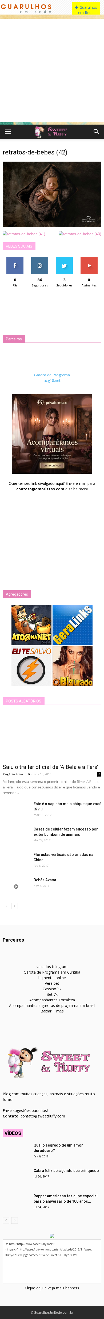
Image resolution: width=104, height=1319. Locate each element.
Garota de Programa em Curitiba (52, 972)
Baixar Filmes (52, 1011)
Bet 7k (52, 994)
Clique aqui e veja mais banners (52, 1287)
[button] (96, 132)
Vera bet (52, 983)
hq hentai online (52, 977)
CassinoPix (52, 988)
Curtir (15, 259)
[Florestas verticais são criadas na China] (16, 861)
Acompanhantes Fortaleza (52, 999)
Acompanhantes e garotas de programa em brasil (52, 1005)
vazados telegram (52, 966)
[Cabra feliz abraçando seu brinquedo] (16, 1177)
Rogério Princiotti (16, 774)
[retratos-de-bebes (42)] (52, 225)
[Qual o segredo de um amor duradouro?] (16, 1152)
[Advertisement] (52, 70)
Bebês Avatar (45, 880)
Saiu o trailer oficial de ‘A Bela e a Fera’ (50, 767)
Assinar (89, 259)
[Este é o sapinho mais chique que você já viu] (16, 810)
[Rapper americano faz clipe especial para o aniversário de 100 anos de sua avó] (16, 1202)
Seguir (39, 259)
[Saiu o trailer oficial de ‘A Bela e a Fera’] (52, 736)
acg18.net (52, 380)
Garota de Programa (52, 374)
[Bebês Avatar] (16, 886)
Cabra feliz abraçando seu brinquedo (66, 1171)
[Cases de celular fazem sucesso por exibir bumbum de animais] (16, 836)
